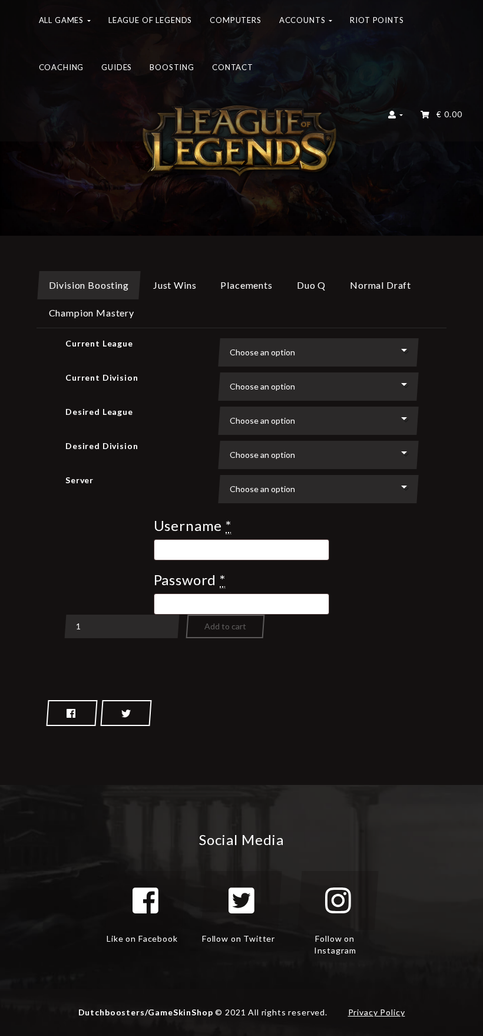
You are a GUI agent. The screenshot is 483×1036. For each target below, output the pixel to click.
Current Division (101, 377)
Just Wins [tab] (175, 285)
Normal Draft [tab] (380, 285)
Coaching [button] (61, 67)
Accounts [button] (303, 20)
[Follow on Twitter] (241, 900)
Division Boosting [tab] (89, 285)
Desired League (99, 412)
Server (79, 480)
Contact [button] (232, 67)
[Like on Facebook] (145, 900)
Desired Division (101, 446)
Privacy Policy (376, 1012)
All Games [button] (62, 20)
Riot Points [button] (376, 20)
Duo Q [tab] (311, 285)
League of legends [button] (150, 20)
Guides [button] (116, 67)
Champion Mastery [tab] (91, 312)
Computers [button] (236, 20)
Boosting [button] (172, 67)
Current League (99, 343)
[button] (395, 117)
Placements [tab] (246, 285)
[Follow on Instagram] (338, 900)
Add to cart (225, 626)
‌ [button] (447, 114)
